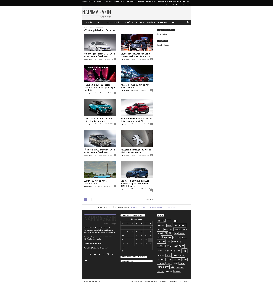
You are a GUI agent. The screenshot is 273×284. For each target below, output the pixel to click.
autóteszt (161, 225)
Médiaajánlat (163, 281)
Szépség (139, 22)
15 (146, 235)
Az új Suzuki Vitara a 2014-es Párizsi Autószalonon (98, 120)
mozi (178, 250)
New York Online (119, 1)
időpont (176, 237)
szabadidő (177, 259)
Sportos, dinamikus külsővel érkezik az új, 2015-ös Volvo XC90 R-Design (135, 183)
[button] (187, 22)
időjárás (166, 237)
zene (169, 271)
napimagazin (88, 59)
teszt (176, 263)
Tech (108, 22)
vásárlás (160, 271)
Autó (116, 22)
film (171, 233)
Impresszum (173, 281)
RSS (188, 1)
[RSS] (179, 4)
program (178, 255)
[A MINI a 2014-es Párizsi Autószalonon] (100, 169)
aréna (168, 221)
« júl (122, 251)
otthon (168, 255)
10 (123, 235)
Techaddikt (87, 248)
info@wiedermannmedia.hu (106, 232)
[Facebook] (166, 4)
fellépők (185, 229)
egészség (168, 229)
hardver (182, 233)
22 (146, 239)
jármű (161, 241)
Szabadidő (162, 22)
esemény (177, 229)
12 (132, 235)
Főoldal (86, 27)
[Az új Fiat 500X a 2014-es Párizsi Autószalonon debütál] (137, 107)
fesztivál (162, 233)
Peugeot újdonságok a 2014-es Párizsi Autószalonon (136, 151)
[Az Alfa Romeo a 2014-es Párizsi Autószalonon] (137, 73)
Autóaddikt (95, 248)
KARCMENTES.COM (179, 1)
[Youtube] (189, 4)
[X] (186, 4)
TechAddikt (141, 1)
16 (150, 235)
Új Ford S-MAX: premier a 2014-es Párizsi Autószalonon (99, 151)
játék (168, 241)
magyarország (170, 250)
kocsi (168, 246)
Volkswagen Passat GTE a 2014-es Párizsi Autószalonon (99, 55)
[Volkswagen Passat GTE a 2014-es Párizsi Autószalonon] (100, 42)
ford (176, 233)
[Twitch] (183, 4)
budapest (179, 225)
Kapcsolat (186, 281)
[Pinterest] (176, 4)
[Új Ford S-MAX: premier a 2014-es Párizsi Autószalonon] (100, 138)
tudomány (163, 267)
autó (175, 220)
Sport (173, 22)
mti (184, 250)
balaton (169, 225)
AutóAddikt (131, 1)
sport (169, 259)
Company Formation (165, 1)
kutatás (160, 250)
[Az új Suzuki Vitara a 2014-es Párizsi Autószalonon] (100, 107)
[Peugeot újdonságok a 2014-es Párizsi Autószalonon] (137, 138)
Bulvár (150, 22)
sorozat (161, 259)
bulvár (160, 229)
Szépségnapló (151, 1)
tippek (182, 263)
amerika (161, 221)
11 (127, 235)
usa (172, 267)
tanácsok (161, 263)
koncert (179, 246)
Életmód (127, 22)
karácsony (176, 241)
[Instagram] (169, 4)
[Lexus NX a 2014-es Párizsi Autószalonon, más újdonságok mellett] (100, 73)
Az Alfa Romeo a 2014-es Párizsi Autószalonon (136, 86)
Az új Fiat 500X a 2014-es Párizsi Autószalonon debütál (136, 120)
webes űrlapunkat (107, 230)
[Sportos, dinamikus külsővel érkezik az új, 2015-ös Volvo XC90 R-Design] (137, 169)
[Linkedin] (173, 4)
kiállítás (160, 246)
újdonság (177, 271)
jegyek (184, 237)
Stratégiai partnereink (151, 281)
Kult (99, 22)
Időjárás (109, 1)
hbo (159, 237)
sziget (184, 259)
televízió (168, 263)
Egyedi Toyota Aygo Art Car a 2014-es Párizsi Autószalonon (135, 55)
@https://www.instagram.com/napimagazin (153, 207)
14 (141, 235)
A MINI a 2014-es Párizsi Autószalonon (96, 182)
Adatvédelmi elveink (136, 281)
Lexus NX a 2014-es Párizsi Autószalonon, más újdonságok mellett (99, 87)
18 (127, 239)
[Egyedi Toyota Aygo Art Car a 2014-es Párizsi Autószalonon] (137, 42)
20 (136, 239)
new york (161, 255)
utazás (180, 267)
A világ (89, 22)
